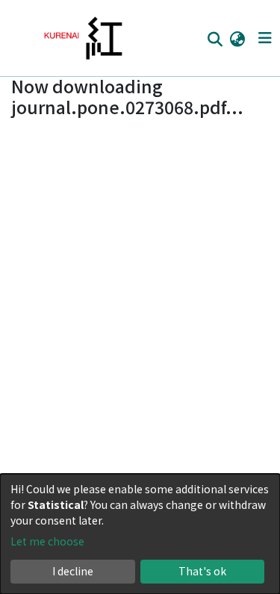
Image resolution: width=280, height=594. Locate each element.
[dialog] (140, 534)
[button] (237, 38)
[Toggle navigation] (264, 38)
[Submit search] (215, 39)
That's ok (202, 570)
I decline (72, 570)
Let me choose (47, 541)
